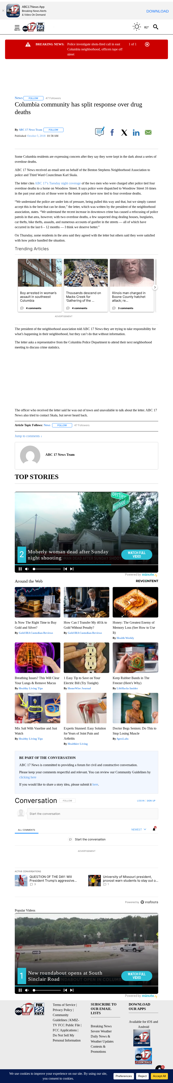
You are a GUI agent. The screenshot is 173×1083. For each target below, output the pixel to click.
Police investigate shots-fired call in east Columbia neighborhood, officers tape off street (94, 49)
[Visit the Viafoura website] (149, 902)
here (95, 784)
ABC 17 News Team (30, 129)
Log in (141, 800)
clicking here (27, 777)
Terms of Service (64, 1005)
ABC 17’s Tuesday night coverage (58, 183)
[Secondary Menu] (20, 27)
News (47, 425)
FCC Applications (65, 1030)
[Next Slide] (155, 287)
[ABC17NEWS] (38, 27)
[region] (86, 851)
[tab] (26, 829)
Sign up (151, 800)
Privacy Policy (62, 1010)
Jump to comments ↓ (28, 436)
